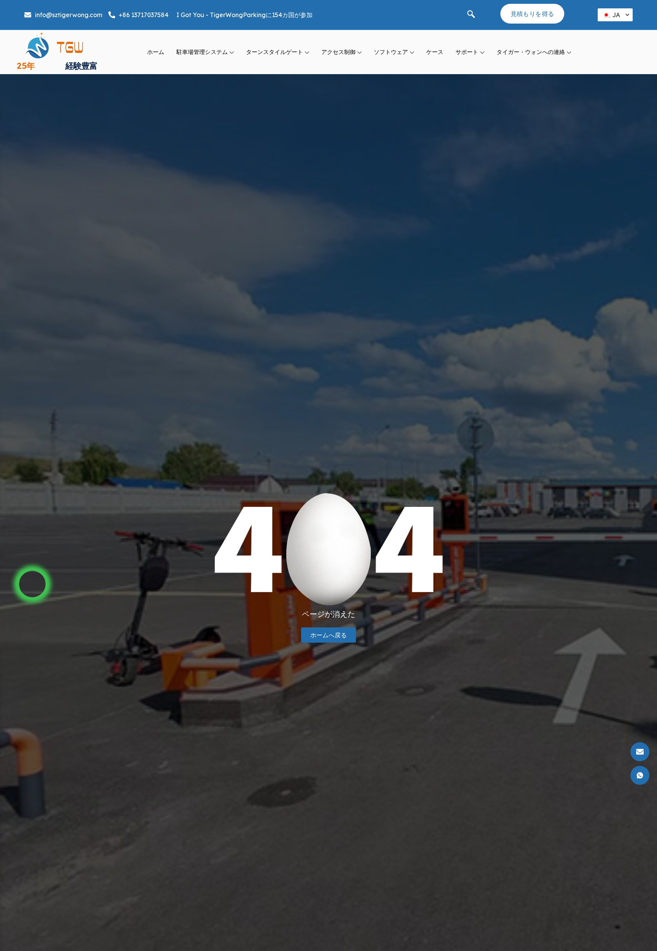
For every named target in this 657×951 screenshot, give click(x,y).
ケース (434, 52)
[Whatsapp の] (32, 584)
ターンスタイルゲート (274, 52)
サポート (466, 52)
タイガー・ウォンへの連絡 (531, 52)
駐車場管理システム (202, 52)
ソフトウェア (391, 52)
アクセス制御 (338, 52)
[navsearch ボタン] (471, 14)
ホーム (155, 52)
